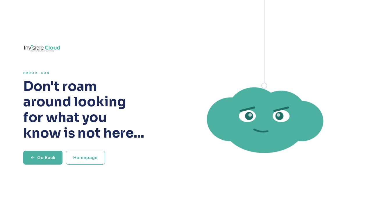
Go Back (46, 157)
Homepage (85, 157)
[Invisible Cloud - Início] (85, 48)
